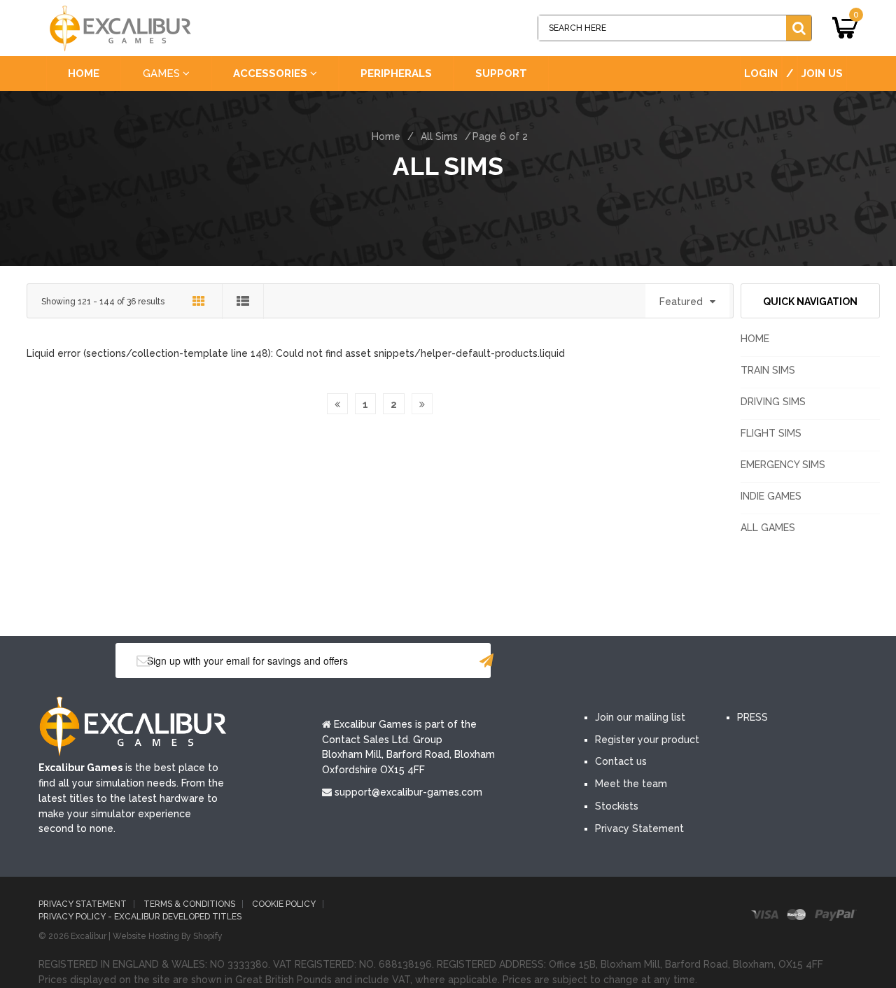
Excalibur (88, 936)
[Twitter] (642, 662)
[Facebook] (600, 662)
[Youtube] (684, 662)
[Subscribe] (486, 660)
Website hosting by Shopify (168, 936)
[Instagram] (726, 662)
